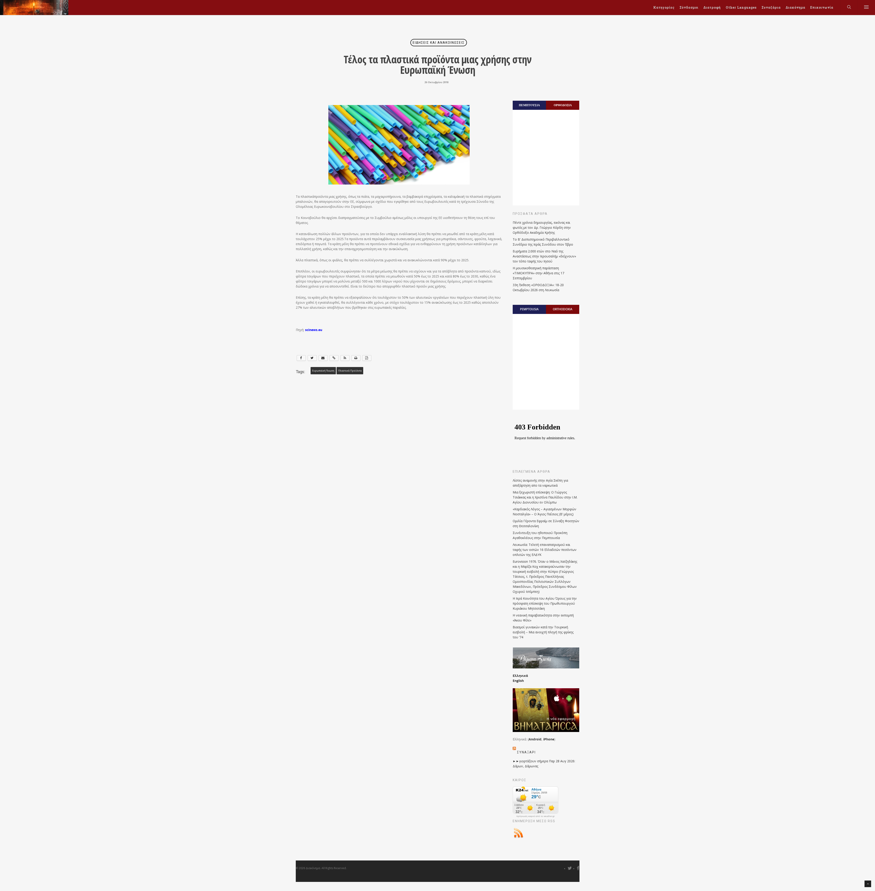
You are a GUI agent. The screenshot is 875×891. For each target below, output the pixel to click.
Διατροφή (712, 7)
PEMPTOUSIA (529, 309)
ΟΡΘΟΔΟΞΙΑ (563, 105)
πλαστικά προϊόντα (350, 370)
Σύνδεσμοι (688, 7)
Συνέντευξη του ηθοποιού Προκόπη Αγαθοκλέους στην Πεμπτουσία (540, 535)
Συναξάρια (771, 7)
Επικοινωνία (821, 7)
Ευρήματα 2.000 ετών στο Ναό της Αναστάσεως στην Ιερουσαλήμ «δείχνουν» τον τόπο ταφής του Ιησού (544, 256)
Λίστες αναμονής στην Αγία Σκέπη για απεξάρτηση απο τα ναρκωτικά (540, 483)
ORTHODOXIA (562, 309)
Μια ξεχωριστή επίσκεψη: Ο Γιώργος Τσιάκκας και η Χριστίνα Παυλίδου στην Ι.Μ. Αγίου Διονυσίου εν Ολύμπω (545, 497)
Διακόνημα (795, 7)
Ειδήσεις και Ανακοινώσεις (439, 42)
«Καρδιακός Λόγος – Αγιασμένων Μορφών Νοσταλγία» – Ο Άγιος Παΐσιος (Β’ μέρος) (544, 511)
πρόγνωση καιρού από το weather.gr (535, 816)
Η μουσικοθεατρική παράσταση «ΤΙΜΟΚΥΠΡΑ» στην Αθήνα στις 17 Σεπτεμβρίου (538, 273)
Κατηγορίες (663, 7)
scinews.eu (313, 330)
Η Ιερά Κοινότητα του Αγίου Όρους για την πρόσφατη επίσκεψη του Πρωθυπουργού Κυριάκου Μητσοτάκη (545, 603)
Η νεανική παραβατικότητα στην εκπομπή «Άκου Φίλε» (543, 617)
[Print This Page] (355, 358)
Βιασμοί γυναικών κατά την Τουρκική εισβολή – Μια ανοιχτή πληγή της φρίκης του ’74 (543, 632)
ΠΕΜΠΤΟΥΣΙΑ (529, 105)
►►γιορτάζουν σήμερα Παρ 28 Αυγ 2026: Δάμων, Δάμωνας (544, 763)
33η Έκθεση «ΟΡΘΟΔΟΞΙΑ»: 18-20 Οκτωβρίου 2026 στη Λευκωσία (538, 287)
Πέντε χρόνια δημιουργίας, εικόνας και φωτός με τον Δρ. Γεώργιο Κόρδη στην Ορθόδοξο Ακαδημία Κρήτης (542, 227)
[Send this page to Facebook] (301, 358)
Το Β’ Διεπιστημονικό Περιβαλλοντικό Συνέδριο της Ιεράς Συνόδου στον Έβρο (543, 242)
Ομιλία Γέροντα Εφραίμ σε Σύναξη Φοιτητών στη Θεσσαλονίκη (546, 523)
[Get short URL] (334, 358)
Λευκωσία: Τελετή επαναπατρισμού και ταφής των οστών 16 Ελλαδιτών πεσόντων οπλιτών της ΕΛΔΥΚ (544, 549)
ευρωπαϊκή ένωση (323, 370)
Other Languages (741, 7)
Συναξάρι (526, 752)
